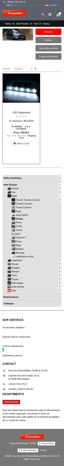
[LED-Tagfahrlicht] (21, 91)
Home (8, 23)
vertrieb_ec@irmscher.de (20, 389)
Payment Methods (19, 443)
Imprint (43, 450)
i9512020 (28, 120)
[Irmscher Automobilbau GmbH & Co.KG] (14, 13)
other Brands (22, 23)
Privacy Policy (47, 443)
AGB (32, 443)
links (8, 5)
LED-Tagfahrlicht (21, 112)
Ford (35, 23)
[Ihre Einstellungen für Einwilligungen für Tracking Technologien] (3, 349)
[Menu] (49, 14)
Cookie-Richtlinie (29, 450)
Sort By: (7, 69)
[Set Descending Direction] (35, 68)
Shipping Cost (27, 136)
